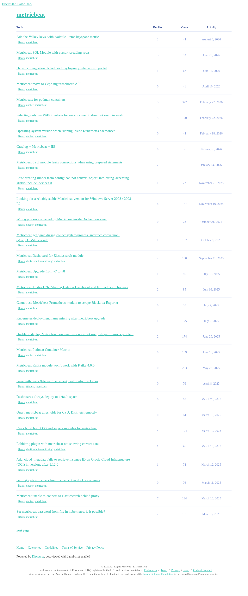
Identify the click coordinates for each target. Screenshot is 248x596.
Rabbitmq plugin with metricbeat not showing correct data (57, 444)
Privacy (175, 570)
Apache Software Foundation (158, 573)
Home (20, 547)
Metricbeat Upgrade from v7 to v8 (40, 271)
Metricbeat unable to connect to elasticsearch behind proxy (57, 496)
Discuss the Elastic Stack (17, 4)
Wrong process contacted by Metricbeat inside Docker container (61, 219)
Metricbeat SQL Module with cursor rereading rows (53, 52)
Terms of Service (72, 547)
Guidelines (51, 547)
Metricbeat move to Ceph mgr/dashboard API (48, 84)
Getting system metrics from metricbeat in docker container (58, 480)
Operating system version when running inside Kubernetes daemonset (65, 131)
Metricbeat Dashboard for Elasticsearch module (50, 255)
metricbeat (32, 42)
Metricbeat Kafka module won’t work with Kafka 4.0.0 (55, 365)
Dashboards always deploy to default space (46, 397)
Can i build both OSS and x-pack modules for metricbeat (56, 428)
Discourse (38, 556)
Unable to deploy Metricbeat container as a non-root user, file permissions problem (74, 334)
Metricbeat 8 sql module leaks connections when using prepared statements (69, 162)
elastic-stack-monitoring (39, 261)
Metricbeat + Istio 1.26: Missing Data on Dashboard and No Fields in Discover (72, 287)
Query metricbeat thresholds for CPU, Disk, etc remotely (56, 412)
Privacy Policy (95, 547)
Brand (186, 570)
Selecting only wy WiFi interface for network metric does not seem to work (69, 115)
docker (30, 105)
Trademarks (150, 570)
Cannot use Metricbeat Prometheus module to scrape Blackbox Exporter (67, 303)
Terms (164, 570)
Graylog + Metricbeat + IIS (35, 146)
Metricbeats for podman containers (40, 99)
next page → (24, 530)
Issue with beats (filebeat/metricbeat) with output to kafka (57, 381)
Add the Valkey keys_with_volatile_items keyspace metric (57, 37)
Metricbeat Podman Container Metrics (43, 350)
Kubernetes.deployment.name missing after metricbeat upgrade (60, 318)
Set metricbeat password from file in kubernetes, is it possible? (60, 511)
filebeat (30, 386)
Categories (34, 547)
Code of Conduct (202, 570)
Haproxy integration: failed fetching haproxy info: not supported (61, 68)
